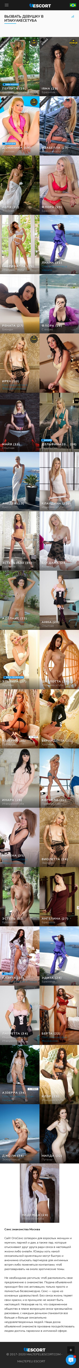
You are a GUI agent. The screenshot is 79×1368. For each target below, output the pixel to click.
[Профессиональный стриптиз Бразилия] (20, 185)
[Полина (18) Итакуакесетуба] (20, 66)
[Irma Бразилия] (59, 66)
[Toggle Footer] (71, 1350)
